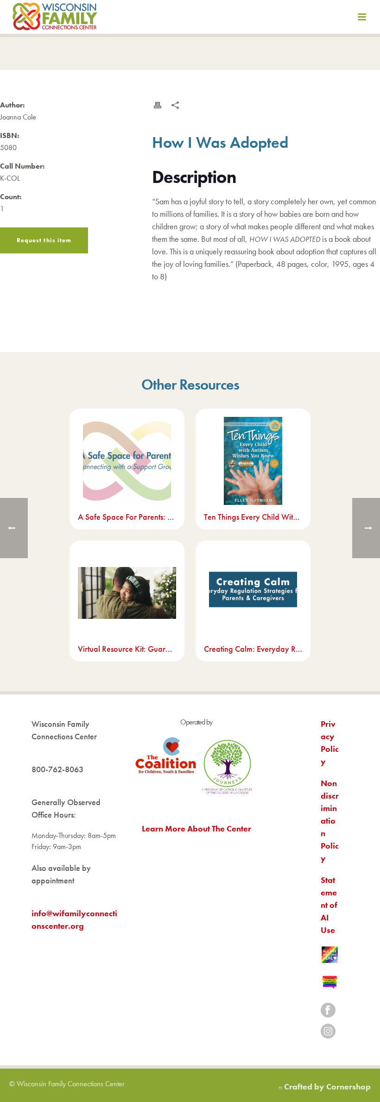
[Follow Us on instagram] (328, 1032)
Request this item (44, 240)
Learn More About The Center (196, 828)
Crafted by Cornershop (327, 1086)
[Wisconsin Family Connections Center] (55, 18)
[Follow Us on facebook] (328, 1011)
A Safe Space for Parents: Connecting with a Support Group (127, 516)
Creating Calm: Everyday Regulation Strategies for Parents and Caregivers (253, 648)
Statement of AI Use (329, 905)
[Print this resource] (157, 105)
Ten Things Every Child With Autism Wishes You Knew (253, 516)
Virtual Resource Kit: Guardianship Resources (127, 648)
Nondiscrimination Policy (330, 820)
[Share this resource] (175, 105)
